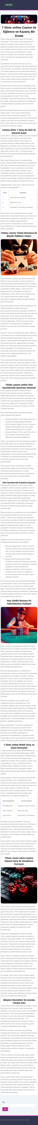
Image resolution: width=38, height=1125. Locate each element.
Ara (3, 1102)
